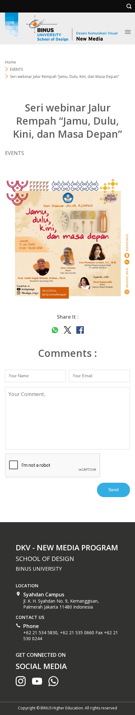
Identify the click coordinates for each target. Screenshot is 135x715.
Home (10, 62)
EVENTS (16, 69)
